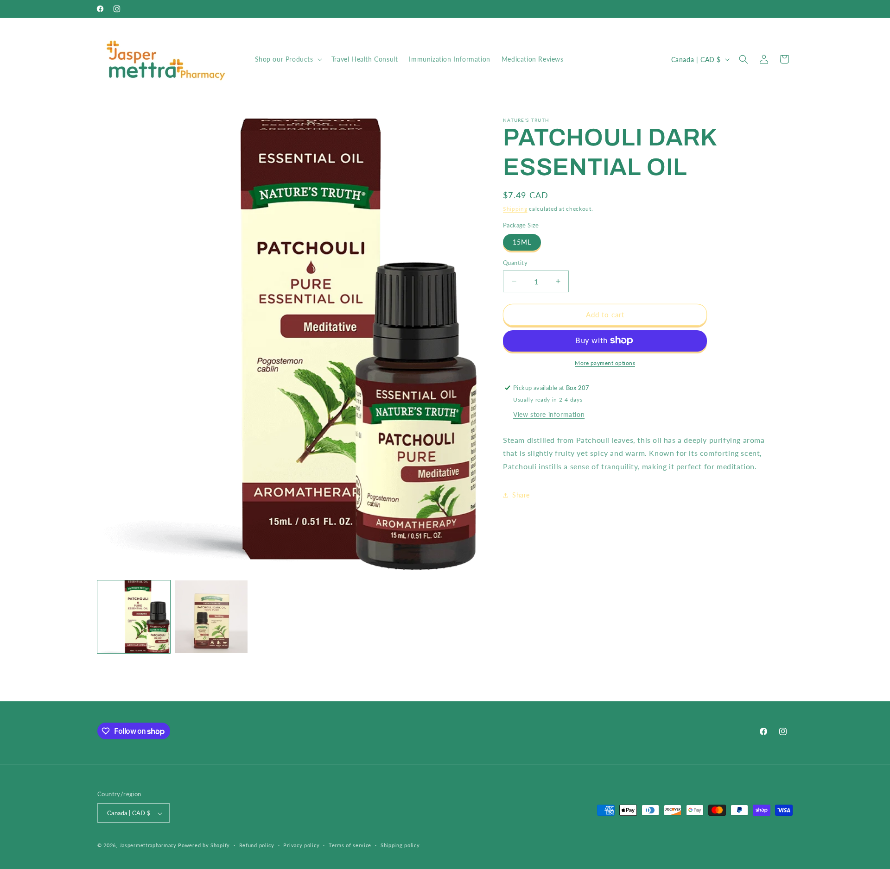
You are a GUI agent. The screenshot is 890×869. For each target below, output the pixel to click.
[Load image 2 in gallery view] (211, 616)
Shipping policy (400, 846)
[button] (287, 59)
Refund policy (256, 846)
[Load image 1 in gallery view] (133, 616)
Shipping (515, 208)
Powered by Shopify (204, 846)
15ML (522, 242)
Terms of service (350, 846)
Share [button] (521, 495)
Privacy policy (301, 846)
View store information (549, 414)
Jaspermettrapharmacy (148, 846)
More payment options (605, 362)
